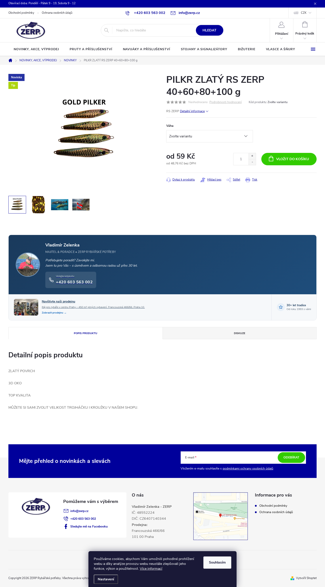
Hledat (209, 30)
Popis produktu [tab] (85, 333)
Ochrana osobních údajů (57, 13)
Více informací (151, 568)
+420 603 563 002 (83, 519)
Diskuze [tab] (239, 333)
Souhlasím (217, 562)
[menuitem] (36, 49)
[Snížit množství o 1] (252, 162)
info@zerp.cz (79, 511)
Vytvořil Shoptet (306, 578)
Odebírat (291, 457)
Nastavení (106, 579)
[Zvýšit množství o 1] (252, 156)
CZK (303, 13)
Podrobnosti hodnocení (225, 102)
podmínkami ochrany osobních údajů (248, 468)
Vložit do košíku (292, 159)
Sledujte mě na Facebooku (89, 526)
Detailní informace (192, 111)
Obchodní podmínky (21, 13)
